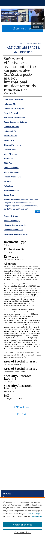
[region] (22, 517)
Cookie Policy (36, 516)
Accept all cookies (22, 524)
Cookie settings (33, 513)
